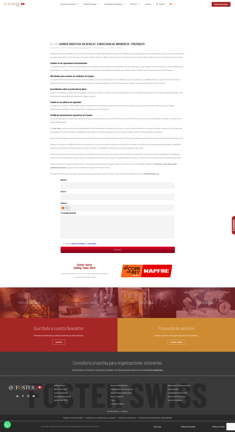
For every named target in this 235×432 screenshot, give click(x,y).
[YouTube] (33, 396)
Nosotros (133, 4)
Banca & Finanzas (90, 4)
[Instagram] (28, 396)
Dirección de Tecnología (177, 396)
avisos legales (92, 244)
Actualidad (73, 47)
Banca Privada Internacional (121, 393)
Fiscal (113, 400)
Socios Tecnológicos (175, 400)
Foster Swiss (56, 128)
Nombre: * (64, 180)
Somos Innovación (61, 393)
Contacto (148, 4)
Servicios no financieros (127, 418)
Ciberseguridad (173, 389)
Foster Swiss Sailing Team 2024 (85, 266)
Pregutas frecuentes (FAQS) (72, 418)
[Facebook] (23, 396)
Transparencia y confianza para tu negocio (100, 418)
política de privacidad (77, 244)
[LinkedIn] (17, 396)
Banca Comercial (117, 396)
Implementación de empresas (122, 389)
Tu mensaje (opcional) (68, 213)
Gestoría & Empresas (68, 4)
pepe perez (86, 47)
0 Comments (100, 47)
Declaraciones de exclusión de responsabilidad (155, 418)
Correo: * (64, 191)
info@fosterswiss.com (151, 174)
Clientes (162, 4)
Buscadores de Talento (62, 396)
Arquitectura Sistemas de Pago (179, 385)
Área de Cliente (112, 411)
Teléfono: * (64, 205)
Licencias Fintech (117, 404)
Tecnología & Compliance (113, 4)
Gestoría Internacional (119, 385)
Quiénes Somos (59, 385)
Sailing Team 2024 (61, 400)
